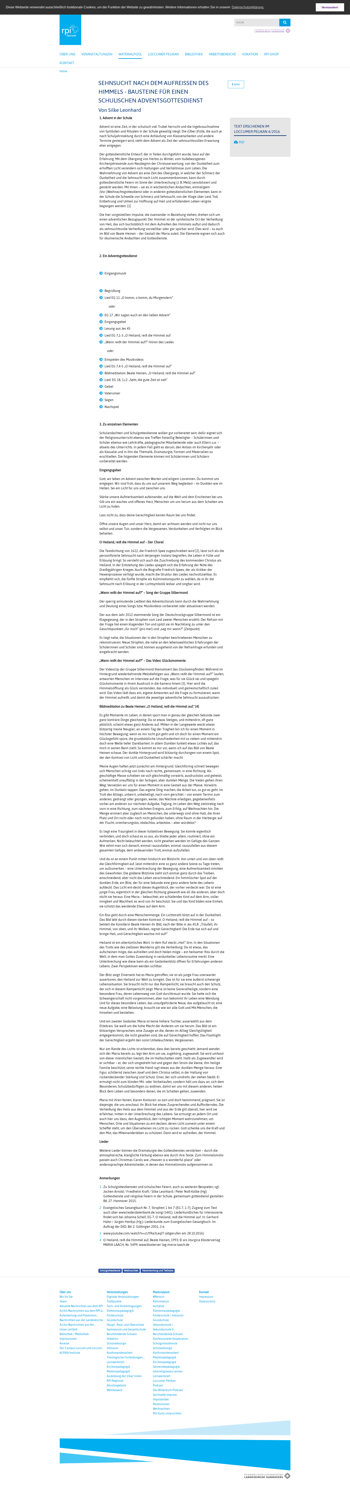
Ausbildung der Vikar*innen (124, 1376)
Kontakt (67, 63)
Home (63, 71)
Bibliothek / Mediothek (74, 1334)
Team (63, 1301)
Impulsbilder (161, 1399)
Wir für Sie (66, 1296)
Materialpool (130, 54)
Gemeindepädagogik (166, 1366)
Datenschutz (207, 1301)
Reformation (161, 1301)
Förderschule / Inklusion (168, 1315)
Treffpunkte (114, 1301)
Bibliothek (194, 54)
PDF (241, 142)
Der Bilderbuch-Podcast (168, 1390)
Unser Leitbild (68, 1329)
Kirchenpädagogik (118, 1366)
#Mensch (158, 1296)
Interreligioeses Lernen (167, 1371)
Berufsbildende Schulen (122, 1334)
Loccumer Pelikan (163, 54)
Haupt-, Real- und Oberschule (125, 1324)
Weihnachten (131, 1270)
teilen (236, 84)
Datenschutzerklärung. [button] (248, 7)
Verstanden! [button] (330, 7)
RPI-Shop (271, 54)
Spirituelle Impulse (165, 1394)
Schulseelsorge (116, 1343)
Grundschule (115, 1320)
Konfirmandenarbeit (119, 1352)
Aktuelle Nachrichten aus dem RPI (81, 1306)
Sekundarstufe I (163, 1324)
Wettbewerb (114, 1390)
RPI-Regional (115, 1380)
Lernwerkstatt (115, 1362)
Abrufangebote (116, 1385)
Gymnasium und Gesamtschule (126, 1329)
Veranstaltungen (96, 54)
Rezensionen (161, 1404)
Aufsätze (158, 1306)
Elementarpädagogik (120, 1310)
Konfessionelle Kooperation (170, 1338)
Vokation (250, 54)
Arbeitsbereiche (222, 54)
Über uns (67, 54)
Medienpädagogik (118, 1371)
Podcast (158, 1385)
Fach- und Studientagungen (124, 1306)
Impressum (206, 1296)
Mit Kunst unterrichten (167, 1413)
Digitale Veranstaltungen (123, 1296)
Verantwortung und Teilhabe (157, 1270)
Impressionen (68, 1338)
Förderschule (115, 1315)
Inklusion (112, 1348)
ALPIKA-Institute (70, 1352)
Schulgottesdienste (110, 1270)
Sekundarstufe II (163, 1329)
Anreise (64, 1343)
